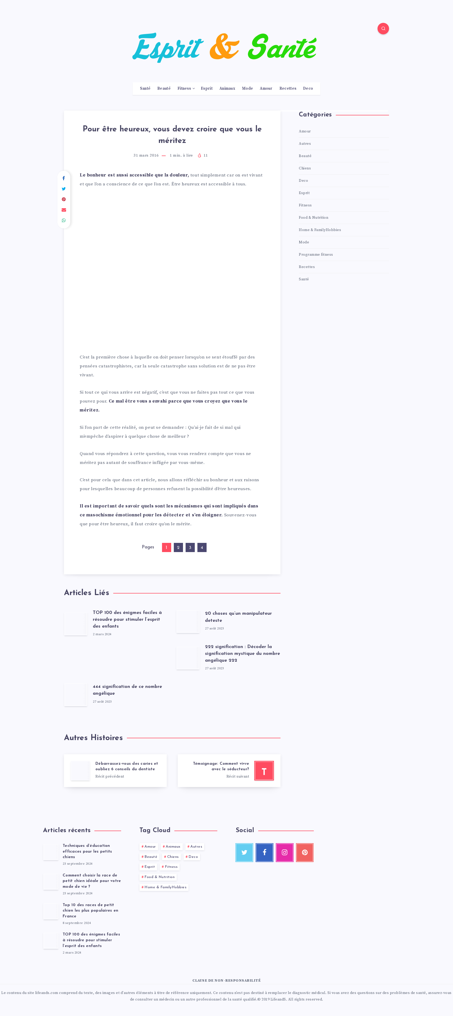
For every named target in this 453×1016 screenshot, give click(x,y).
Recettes (287, 88)
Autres (305, 143)
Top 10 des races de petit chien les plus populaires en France (90, 911)
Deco (308, 88)
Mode (247, 88)
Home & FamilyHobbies (320, 230)
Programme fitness (316, 254)
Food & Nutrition (313, 217)
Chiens (305, 168)
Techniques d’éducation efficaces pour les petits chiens (87, 851)
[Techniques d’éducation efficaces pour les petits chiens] (51, 851)
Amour (266, 88)
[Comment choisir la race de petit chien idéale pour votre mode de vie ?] (51, 881)
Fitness (184, 88)
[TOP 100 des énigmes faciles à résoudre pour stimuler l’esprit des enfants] (51, 940)
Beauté (164, 88)
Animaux (227, 88)
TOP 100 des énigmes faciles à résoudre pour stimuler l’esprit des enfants (127, 620)
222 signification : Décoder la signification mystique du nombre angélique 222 (242, 654)
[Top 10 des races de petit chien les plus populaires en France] (51, 911)
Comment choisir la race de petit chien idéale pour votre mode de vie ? (92, 881)
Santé (145, 88)
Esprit (207, 88)
